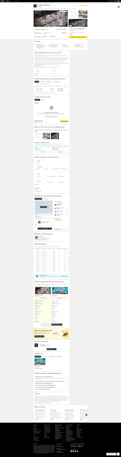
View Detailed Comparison (56, 324)
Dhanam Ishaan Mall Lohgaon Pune (40, 415)
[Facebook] (71, 451)
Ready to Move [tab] (59, 356)
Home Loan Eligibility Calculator (70, 438)
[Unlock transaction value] (59, 251)
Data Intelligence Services (58, 436)
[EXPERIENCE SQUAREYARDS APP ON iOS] (80, 446)
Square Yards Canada (47, 426)
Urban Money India (46, 430)
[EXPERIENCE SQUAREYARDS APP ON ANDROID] (74, 446)
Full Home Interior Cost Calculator (70, 439)
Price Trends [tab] (42, 81)
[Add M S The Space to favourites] (44, 359)
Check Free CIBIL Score (69, 437)
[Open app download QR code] (119, 6)
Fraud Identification (36, 440)
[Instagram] (77, 451)
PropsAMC (45, 436)
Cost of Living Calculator (69, 431)
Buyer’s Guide (79, 432)
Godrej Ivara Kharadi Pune (39, 414)
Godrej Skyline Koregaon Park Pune (55, 418)
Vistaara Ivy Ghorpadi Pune (39, 418)
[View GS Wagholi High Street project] (43, 290)
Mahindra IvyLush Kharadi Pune (55, 415)
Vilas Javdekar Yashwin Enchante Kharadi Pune (56, 414)
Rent (13, 1)
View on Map (56, 229)
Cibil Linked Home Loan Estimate (61, 29)
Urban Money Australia (47, 431)
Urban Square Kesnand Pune (69, 415)
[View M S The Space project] (60, 290)
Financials (35, 430)
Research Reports (79, 430)
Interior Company (46, 432)
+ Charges (46, 29)
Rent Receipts (68, 436)
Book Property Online (47, 437)
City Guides (78, 431)
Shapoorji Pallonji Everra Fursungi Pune (86, 415)
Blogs (19, 1)
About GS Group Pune (51, 349)
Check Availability (60, 88)
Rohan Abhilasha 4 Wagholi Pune (40, 413)
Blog (77, 426)
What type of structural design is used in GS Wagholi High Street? (45, 387)
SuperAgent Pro (57, 438)
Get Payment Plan (65, 121)
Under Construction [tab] (51, 356)
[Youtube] (75, 451)
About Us (35, 426)
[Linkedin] (73, 451)
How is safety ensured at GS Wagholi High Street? (43, 389)
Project (16, 1)
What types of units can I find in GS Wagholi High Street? (44, 376)
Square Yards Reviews (37, 432)
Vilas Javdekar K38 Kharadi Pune (55, 413)
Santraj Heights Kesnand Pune (69, 418)
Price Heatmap (68, 426)
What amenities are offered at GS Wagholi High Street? (44, 383)
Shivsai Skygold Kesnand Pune (69, 414)
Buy (10, 1)
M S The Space (54, 295)
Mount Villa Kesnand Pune (69, 413)
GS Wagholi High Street (39, 295)
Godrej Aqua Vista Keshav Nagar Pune (86, 413)
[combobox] (45, 226)
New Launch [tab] (44, 356)
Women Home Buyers (80, 437)
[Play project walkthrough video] (55, 136)
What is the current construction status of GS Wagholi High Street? (46, 385)
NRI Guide (78, 436)
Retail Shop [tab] (43, 99)
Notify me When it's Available (52, 116)
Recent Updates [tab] (49, 81)
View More (71, 34)
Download (43, 151)
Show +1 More (36, 184)
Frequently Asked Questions (37, 431)
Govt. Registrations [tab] (57, 81)
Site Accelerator (57, 431)
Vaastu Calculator (68, 430)
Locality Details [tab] (45, 198)
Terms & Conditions (36, 437)
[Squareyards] (3, 1)
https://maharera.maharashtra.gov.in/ (45, 238)
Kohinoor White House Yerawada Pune (86, 418)
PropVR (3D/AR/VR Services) (59, 432)
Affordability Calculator (69, 432)
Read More (36, 131)
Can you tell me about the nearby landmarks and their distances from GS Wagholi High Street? (50, 381)
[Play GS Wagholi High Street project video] (78, 23)
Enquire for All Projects (46, 324)
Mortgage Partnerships (58, 437)
